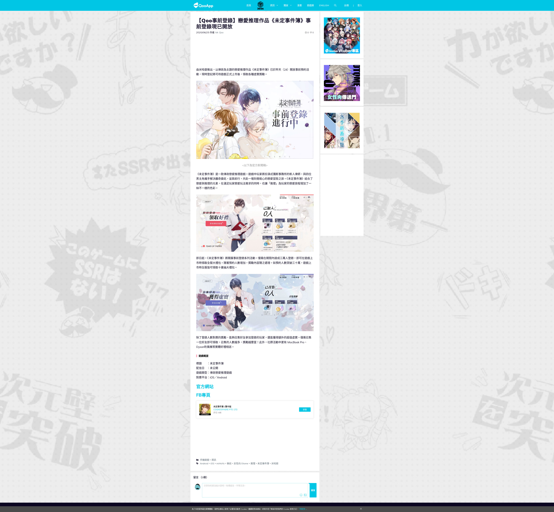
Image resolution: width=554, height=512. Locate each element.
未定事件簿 (263, 463)
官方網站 (205, 386)
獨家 (286, 5)
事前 (229, 463)
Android (204, 463)
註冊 (346, 5)
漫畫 (299, 5)
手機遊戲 (204, 459)
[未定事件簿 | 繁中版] (255, 409)
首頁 (248, 5)
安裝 (305, 409)
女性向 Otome (241, 463)
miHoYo (220, 463)
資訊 (272, 5)
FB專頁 (203, 395)
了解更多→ (302, 509)
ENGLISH (324, 5)
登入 (360, 5)
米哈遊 (274, 463)
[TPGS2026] (260, 5)
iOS (212, 463)
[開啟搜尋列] (335, 5)
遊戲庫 (310, 5)
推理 (253, 463)
